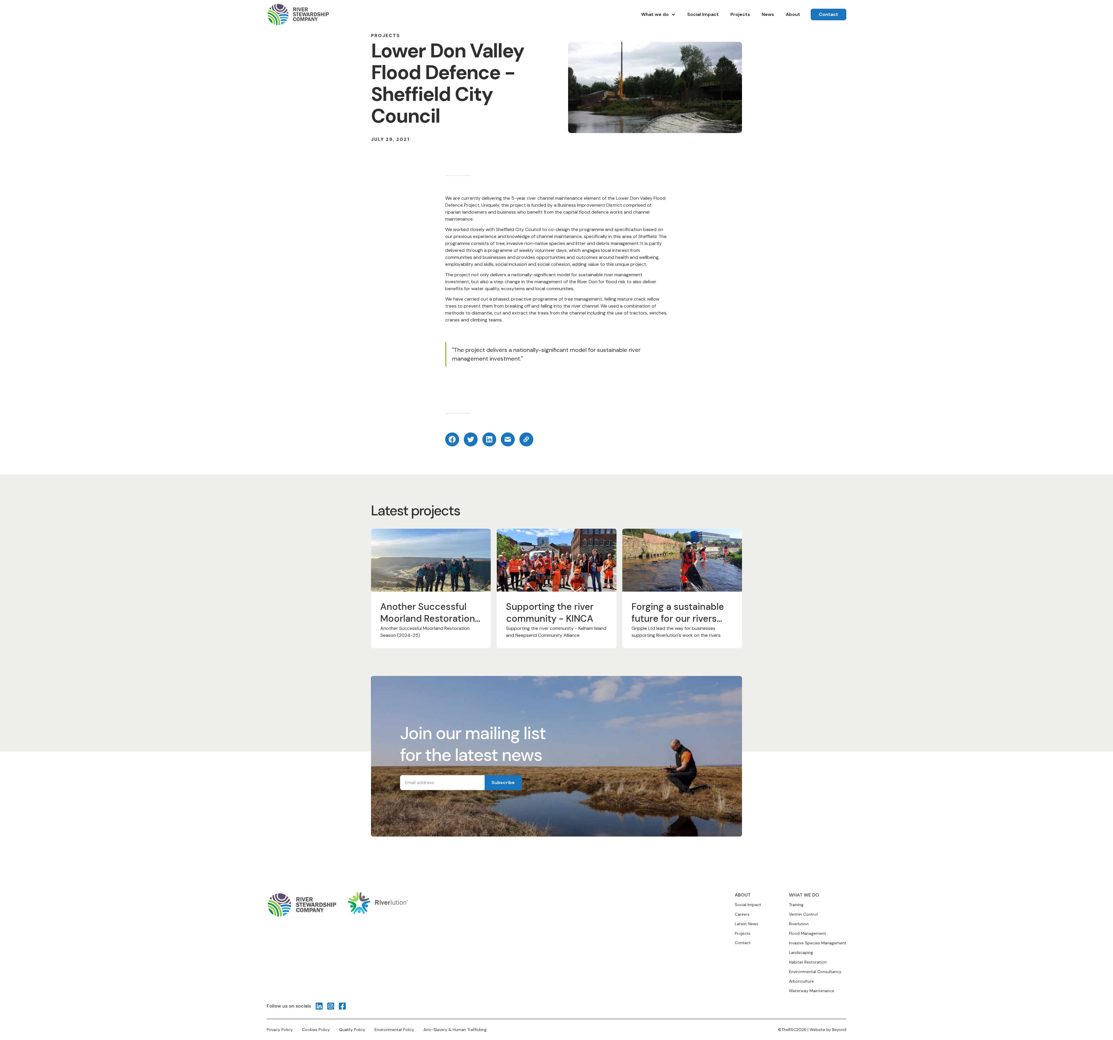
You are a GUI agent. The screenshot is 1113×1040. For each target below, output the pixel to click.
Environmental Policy (394, 1029)
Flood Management (807, 933)
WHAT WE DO (804, 895)
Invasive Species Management (817, 943)
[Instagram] (330, 1006)
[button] (658, 14)
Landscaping (801, 952)
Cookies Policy (316, 1029)
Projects (742, 933)
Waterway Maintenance (811, 990)
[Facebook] (342, 1006)
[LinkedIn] (319, 1006)
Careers (742, 914)
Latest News (746, 923)
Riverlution (799, 923)
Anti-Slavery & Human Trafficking (455, 1029)
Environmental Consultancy (815, 971)
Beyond (839, 1029)
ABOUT (743, 895)
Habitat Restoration (808, 962)
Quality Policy (352, 1029)
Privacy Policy (280, 1029)
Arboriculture (801, 981)
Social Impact (748, 904)
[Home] (298, 14)
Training (796, 904)
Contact (743, 942)
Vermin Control (803, 914)
